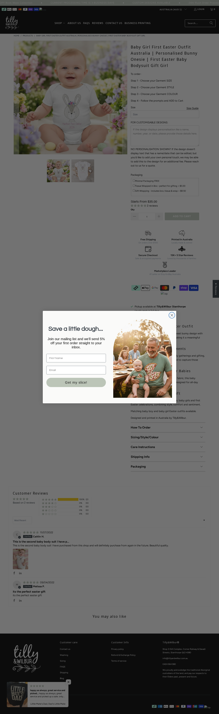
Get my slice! (76, 382)
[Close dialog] (172, 315)
